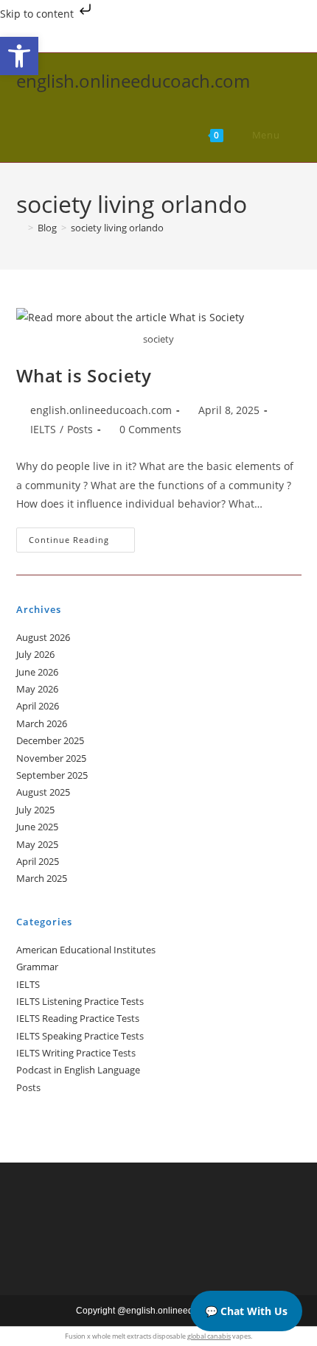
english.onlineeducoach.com (133, 81)
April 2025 (37, 861)
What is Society (84, 375)
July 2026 (35, 654)
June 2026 (37, 672)
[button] (19, 56)
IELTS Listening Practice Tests (80, 1001)
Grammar (37, 966)
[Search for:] (292, 134)
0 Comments (150, 429)
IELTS (43, 429)
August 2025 (43, 792)
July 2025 (35, 809)
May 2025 (37, 844)
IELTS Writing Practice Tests (76, 1052)
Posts (80, 429)
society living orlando (117, 227)
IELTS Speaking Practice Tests (80, 1035)
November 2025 (51, 758)
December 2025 (50, 740)
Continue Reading (82, 543)
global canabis (209, 1336)
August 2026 (43, 637)
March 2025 (41, 878)
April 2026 (37, 705)
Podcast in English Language (78, 1069)
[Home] (20, 227)
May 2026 (37, 688)
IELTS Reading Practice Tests (77, 1018)
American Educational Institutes (86, 949)
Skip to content (38, 14)
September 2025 (52, 775)
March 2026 (41, 723)
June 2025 (37, 826)
